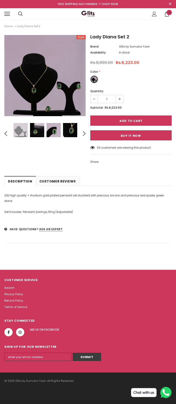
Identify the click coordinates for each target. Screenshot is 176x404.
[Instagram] (20, 332)
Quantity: (97, 91)
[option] (45, 75)
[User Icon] (154, 14)
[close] (170, 4)
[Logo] (88, 14)
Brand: (94, 46)
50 (99, 148)
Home (8, 26)
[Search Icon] (20, 14)
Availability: (98, 52)
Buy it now (131, 136)
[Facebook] (8, 332)
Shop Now (110, 4)
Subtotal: (96, 108)
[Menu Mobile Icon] (7, 14)
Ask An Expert (51, 229)
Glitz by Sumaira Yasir (134, 46)
